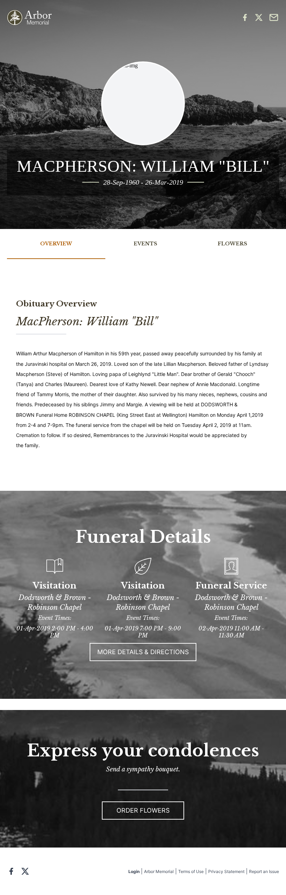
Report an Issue (264, 871)
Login (134, 871)
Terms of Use (191, 871)
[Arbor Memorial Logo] (29, 17)
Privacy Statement (226, 871)
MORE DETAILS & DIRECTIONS (143, 652)
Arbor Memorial (159, 871)
